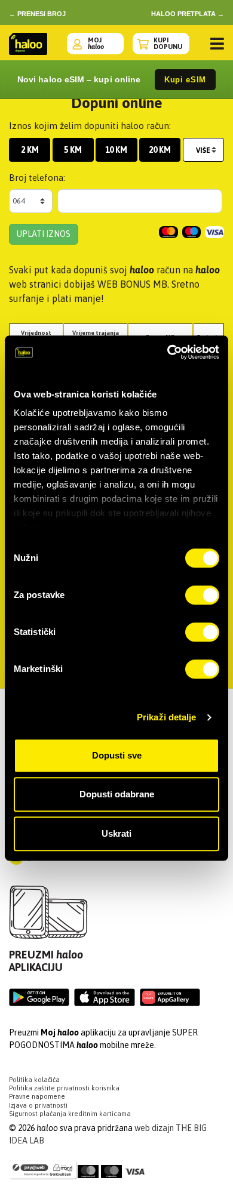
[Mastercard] (88, 1167)
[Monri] (43, 1171)
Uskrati (116, 833)
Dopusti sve (117, 755)
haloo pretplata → (187, 13)
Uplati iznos (43, 234)
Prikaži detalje (167, 717)
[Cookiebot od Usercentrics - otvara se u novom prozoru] (167, 352)
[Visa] (134, 1167)
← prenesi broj (37, 13)
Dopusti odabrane (116, 794)
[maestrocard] (111, 1167)
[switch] (202, 595)
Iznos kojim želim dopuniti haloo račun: (90, 126)
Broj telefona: (37, 177)
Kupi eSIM (185, 79)
